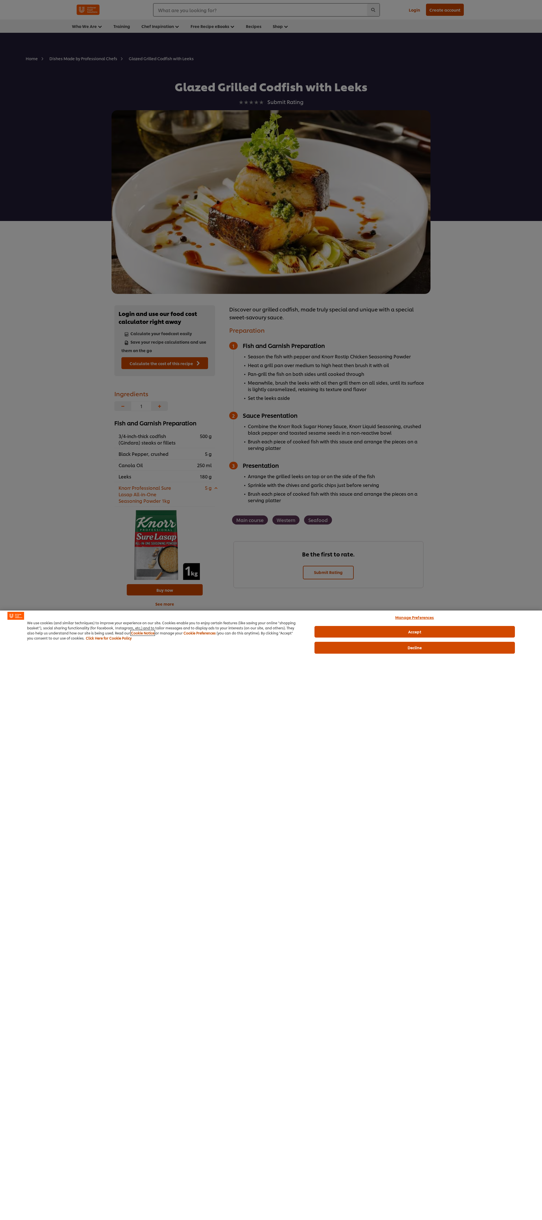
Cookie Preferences (199, 632)
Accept (414, 631)
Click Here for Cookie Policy (109, 638)
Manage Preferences (414, 617)
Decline (415, 647)
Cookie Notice (142, 632)
